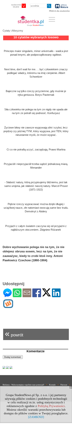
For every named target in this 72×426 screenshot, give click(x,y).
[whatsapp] (17, 295)
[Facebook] (36, 295)
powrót (14, 333)
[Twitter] (46, 294)
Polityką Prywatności (51, 406)
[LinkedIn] (56, 295)
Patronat (63, 385)
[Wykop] (8, 306)
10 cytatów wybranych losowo (36, 37)
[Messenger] (7, 295)
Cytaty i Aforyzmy (13, 30)
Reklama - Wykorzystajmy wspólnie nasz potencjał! (23, 385)
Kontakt (52, 385)
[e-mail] (27, 295)
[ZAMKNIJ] (36, 417)
